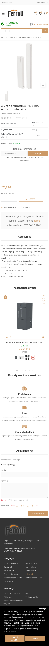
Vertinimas (5, 506)
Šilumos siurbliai (30, 563)
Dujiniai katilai (9, 567)
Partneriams (8, 581)
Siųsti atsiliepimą (38, 513)
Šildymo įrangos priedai (13, 578)
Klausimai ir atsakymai (12, 593)
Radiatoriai (10, 37)
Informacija (41, 3)
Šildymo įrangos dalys (33, 578)
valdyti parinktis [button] (14, 638)
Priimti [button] (35, 638)
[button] (45, 13)
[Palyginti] (43, 302)
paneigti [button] (42, 609)
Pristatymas (8, 597)
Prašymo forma (7, 2)
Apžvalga (5, 481)
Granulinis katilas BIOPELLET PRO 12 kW (24, 342)
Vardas (4, 470)
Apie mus (28, 593)
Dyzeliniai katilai (10, 571)
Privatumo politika (31, 597)
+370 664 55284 (41, 25)
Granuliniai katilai (30, 571)
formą (37, 220)
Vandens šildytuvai (11, 574)
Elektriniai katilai (30, 567)
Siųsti (39, 154)
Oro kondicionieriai (11, 563)
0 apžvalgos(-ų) (21, 118)
